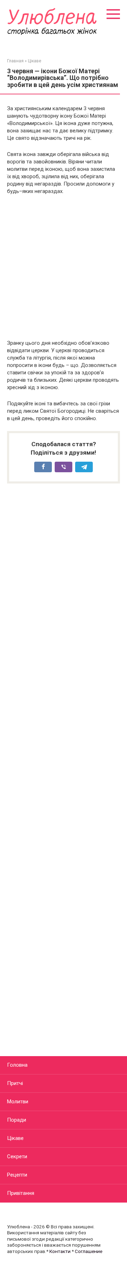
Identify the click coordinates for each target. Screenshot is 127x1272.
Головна (17, 1065)
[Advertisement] (63, 267)
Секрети (17, 1156)
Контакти (60, 1251)
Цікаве (15, 1138)
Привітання (20, 1193)
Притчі (15, 1083)
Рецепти (17, 1175)
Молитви (17, 1101)
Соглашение (88, 1251)
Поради (16, 1120)
